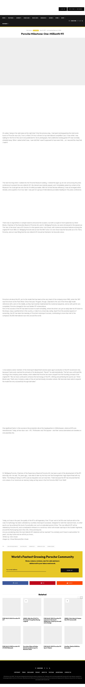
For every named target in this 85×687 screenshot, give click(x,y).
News (3, 18)
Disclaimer (30, 672)
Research (43, 18)
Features (10, 18)
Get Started (43, 482)
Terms (23, 672)
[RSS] (47, 668)
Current (18, 18)
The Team (51, 672)
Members (4, 23)
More (57, 18)
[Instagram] (80, 21)
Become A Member (75, 9)
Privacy (37, 672)
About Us (44, 672)
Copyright (17, 672)
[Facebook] (78, 21)
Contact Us (68, 672)
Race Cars (35, 18)
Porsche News (35, 30)
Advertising (59, 672)
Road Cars (26, 18)
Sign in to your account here (51, 488)
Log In (63, 9)
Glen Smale (29, 30)
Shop (62, 18)
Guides (51, 18)
